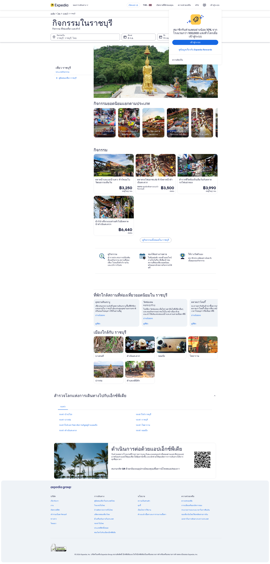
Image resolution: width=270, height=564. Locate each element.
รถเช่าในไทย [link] (99, 523)
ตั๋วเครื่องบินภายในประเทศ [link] (104, 519)
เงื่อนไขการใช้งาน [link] (144, 510)
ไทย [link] (58, 14)
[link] (195, 60)
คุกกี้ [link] (139, 505)
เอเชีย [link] (53, 14)
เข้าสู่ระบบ (214, 5)
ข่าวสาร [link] (54, 519)
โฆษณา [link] (53, 523)
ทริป (197, 5)
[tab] (63, 407)
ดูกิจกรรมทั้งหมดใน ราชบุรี (155, 240)
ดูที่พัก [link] (97, 323)
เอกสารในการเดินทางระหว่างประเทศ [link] (195, 519)
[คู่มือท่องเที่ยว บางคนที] (108, 347)
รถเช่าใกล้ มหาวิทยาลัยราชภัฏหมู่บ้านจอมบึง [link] (78, 425)
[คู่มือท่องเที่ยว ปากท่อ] (108, 372)
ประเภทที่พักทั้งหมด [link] (101, 528)
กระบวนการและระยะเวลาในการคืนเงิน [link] (195, 510)
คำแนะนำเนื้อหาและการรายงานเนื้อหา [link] (152, 514)
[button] (135, 396)
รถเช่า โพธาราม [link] (143, 425)
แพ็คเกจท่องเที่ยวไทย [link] (102, 514)
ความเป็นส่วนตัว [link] (144, 501)
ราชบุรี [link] (65, 14)
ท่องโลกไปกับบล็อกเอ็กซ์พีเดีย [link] (105, 532)
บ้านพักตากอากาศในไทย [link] (103, 510)
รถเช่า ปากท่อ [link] (65, 419)
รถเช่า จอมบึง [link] (142, 430)
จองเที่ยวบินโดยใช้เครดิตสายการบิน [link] (194, 514)
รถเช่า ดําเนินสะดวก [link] (68, 430)
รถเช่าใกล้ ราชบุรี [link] (143, 414)
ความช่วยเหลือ (184, 5)
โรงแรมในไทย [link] (99, 505)
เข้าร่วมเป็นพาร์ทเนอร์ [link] (59, 514)
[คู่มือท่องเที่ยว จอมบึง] (171, 347)
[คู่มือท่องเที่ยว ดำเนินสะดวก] (140, 347)
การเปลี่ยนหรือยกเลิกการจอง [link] (191, 505)
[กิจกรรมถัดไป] (217, 123)
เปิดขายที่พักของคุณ (164, 5)
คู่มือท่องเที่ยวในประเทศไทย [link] (104, 501)
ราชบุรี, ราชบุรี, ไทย (66, 38)
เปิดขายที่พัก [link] (55, 510)
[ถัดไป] (217, 313)
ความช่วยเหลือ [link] (186, 501)
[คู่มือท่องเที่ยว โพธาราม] (203, 347)
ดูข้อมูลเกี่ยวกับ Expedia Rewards (195, 49)
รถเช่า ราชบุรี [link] (142, 419)
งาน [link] (52, 505)
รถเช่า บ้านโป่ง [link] (65, 414)
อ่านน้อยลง (100, 315)
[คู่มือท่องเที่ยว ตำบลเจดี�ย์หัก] (140, 372)
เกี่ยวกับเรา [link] (55, 501)
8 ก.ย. (130, 38)
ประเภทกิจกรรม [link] (62, 72)
